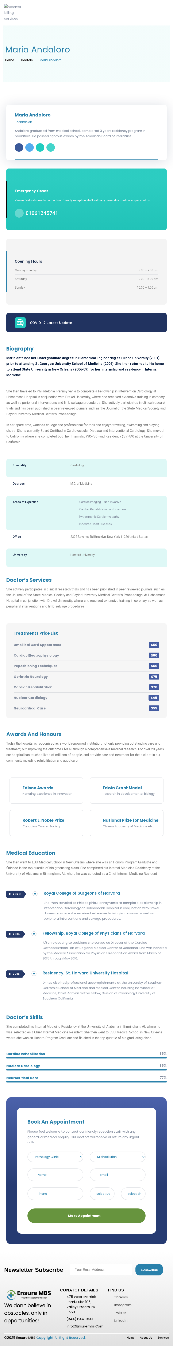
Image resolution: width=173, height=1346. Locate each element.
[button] (86, 13)
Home (9, 60)
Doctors (27, 60)
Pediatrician (23, 122)
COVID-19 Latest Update (51, 322)
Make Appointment (84, 1216)
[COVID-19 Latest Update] (20, 322)
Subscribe (149, 1269)
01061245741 (42, 213)
